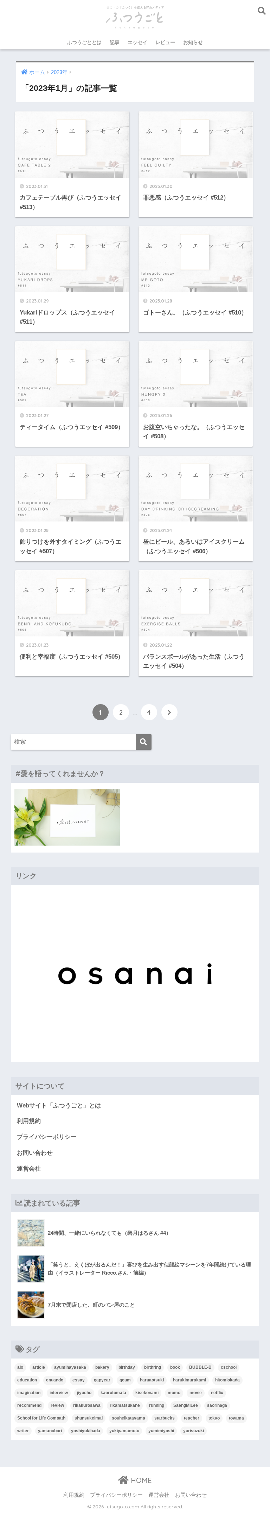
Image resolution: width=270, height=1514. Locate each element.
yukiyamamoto (124, 1430)
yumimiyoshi (161, 1430)
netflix (217, 1392)
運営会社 (29, 1168)
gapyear (102, 1380)
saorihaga (217, 1405)
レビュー (165, 42)
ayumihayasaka (70, 1367)
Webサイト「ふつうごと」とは (59, 1105)
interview (59, 1392)
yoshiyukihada (85, 1430)
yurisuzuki (193, 1430)
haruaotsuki (152, 1380)
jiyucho (84, 1392)
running (156, 1405)
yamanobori (50, 1430)
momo (174, 1392)
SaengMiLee (185, 1405)
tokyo (214, 1418)
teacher (191, 1418)
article (38, 1367)
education (27, 1380)
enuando (54, 1380)
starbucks (164, 1418)
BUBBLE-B (200, 1367)
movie (195, 1392)
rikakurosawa (87, 1405)
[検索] (144, 742)
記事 (115, 42)
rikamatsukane (125, 1405)
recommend (29, 1405)
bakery (102, 1367)
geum (125, 1380)
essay (78, 1380)
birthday (126, 1367)
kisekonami (147, 1392)
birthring (152, 1367)
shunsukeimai (89, 1418)
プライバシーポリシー (47, 1137)
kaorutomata (113, 1392)
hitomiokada (227, 1380)
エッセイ (137, 42)
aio (20, 1367)
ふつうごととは (84, 42)
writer (23, 1430)
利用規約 (29, 1121)
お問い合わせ (35, 1152)
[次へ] (169, 712)
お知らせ (193, 42)
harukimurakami (189, 1380)
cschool (229, 1367)
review (57, 1405)
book (175, 1367)
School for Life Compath (41, 1418)
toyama (236, 1418)
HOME (140, 1480)
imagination (28, 1392)
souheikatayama (128, 1418)
